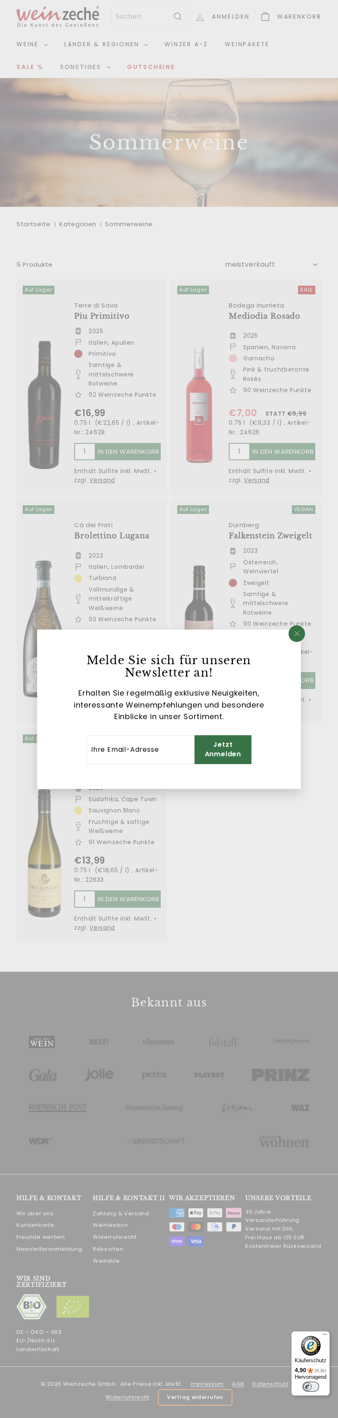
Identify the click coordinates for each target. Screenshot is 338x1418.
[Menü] (325, 1336)
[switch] (311, 1387)
